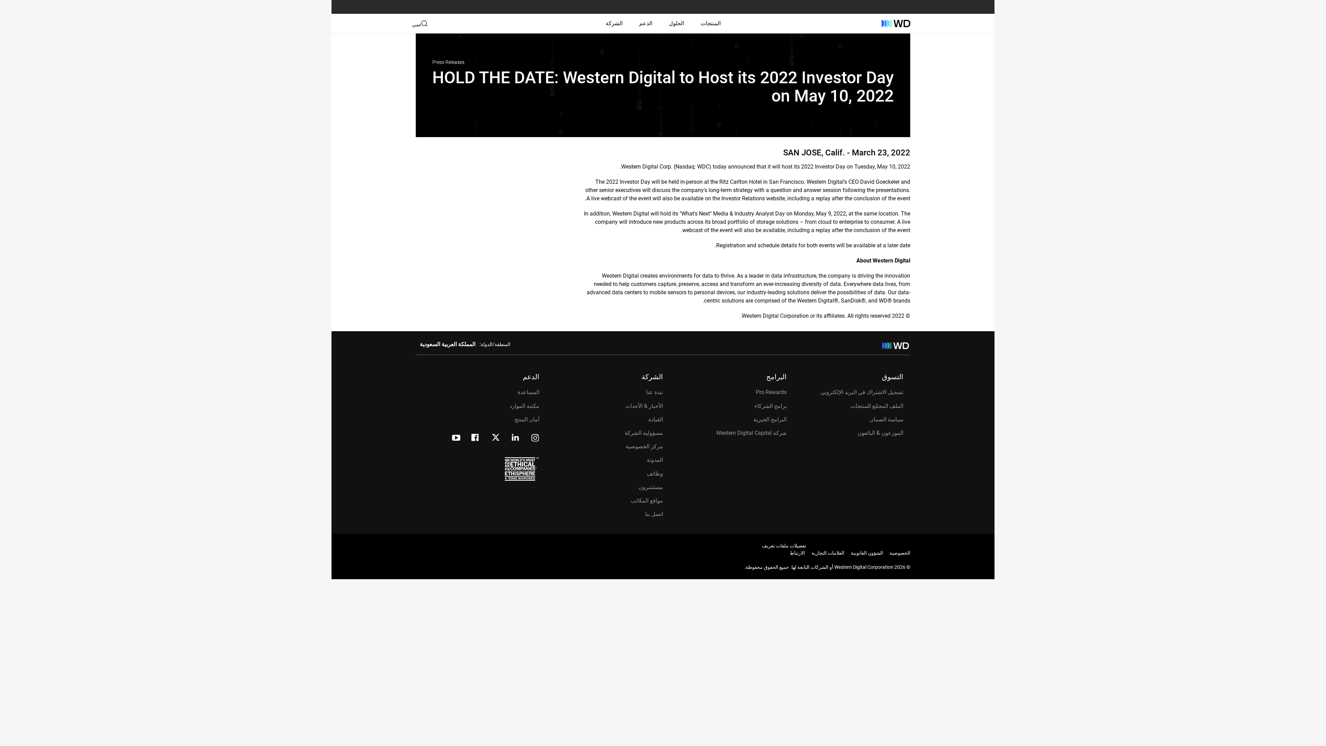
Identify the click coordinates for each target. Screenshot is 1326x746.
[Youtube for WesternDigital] (456, 438)
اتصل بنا (654, 514)
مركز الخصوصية (644, 446)
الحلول (676, 23)
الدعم (645, 23)
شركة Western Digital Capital (751, 433)
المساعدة (528, 392)
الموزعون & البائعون (880, 433)
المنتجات (711, 23)
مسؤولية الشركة (644, 433)
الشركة (614, 23)
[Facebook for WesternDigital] (475, 438)
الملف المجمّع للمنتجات (877, 406)
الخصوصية (900, 553)
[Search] (424, 23)
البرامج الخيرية (770, 419)
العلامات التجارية (827, 553)
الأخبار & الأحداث (644, 406)
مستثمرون (650, 487)
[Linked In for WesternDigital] (516, 438)
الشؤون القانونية (867, 553)
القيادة (655, 419)
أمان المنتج (527, 419)
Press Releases (448, 62)
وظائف (655, 473)
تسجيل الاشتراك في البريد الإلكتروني (861, 392)
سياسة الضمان (886, 419)
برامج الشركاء (771, 406)
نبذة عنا (654, 392)
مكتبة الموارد (524, 406)
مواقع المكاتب (647, 500)
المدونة (655, 460)
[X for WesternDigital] (496, 437)
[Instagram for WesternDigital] (535, 438)
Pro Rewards (771, 392)
